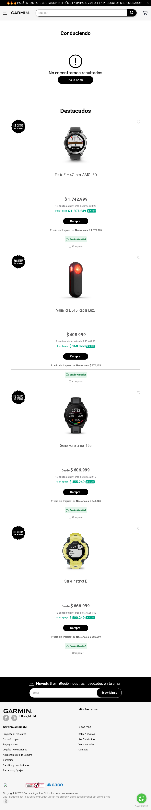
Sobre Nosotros (86, 734)
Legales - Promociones (15, 749)
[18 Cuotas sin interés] (18, 126)
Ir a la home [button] (76, 80)
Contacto (83, 749)
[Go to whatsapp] (141, 798)
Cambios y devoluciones (16, 765)
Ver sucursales (86, 744)
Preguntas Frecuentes (14, 734)
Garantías (8, 760)
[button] (138, 122)
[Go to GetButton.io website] (141, 806)
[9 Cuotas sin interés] (18, 262)
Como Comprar (11, 739)
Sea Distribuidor (86, 739)
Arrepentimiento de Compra (17, 755)
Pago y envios (10, 744)
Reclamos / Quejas (13, 770)
